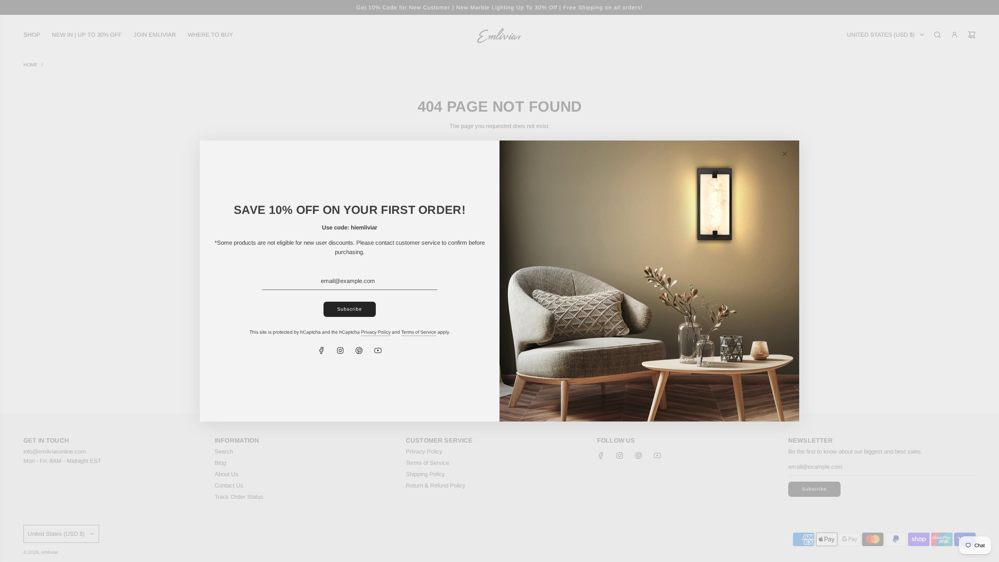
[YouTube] (377, 350)
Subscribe (349, 309)
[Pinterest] (359, 350)
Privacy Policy (376, 332)
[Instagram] (340, 350)
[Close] (784, 153)
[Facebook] (321, 350)
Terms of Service (418, 332)
